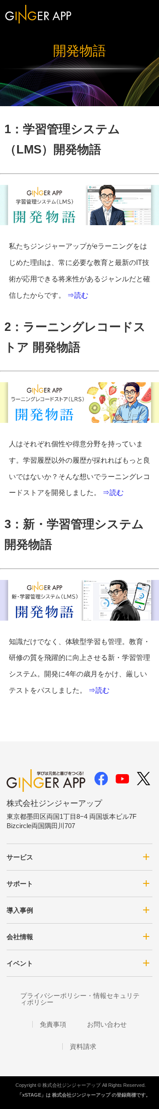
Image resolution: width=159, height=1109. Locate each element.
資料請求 (83, 1046)
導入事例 (20, 910)
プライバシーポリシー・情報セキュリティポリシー (80, 999)
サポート (20, 883)
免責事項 (53, 1024)
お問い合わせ (107, 1024)
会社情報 (20, 936)
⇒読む (77, 295)
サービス (20, 857)
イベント (20, 963)
